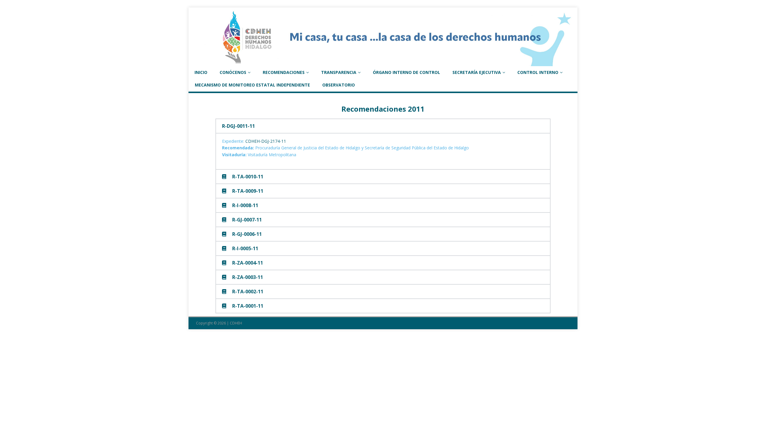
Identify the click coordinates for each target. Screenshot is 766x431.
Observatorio (338, 85)
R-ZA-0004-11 (247, 262)
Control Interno (537, 72)
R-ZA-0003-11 (247, 277)
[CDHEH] (383, 63)
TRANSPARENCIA (338, 72)
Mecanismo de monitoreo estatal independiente (252, 85)
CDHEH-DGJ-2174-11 (265, 141)
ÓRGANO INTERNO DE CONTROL (406, 72)
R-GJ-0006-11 (247, 234)
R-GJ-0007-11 (247, 219)
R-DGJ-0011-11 (238, 126)
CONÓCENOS (233, 72)
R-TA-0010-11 (247, 176)
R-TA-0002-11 (247, 291)
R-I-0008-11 (245, 205)
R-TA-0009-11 (247, 191)
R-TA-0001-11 (247, 306)
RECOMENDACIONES (284, 72)
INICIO (200, 72)
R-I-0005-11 (245, 248)
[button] (383, 126)
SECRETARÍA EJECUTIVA (476, 72)
